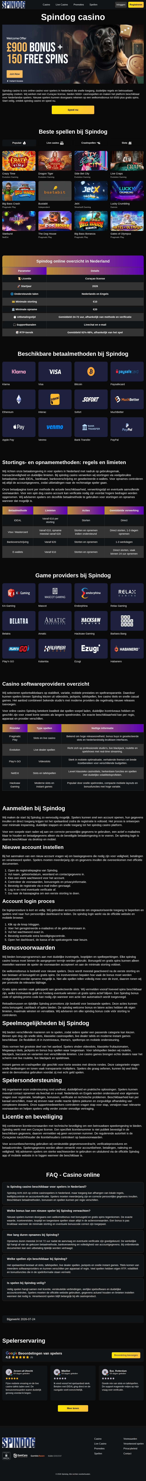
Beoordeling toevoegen (126, 1355)
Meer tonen (73, 1408)
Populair (17, 143)
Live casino (53, 143)
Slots (124, 143)
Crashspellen (88, 143)
